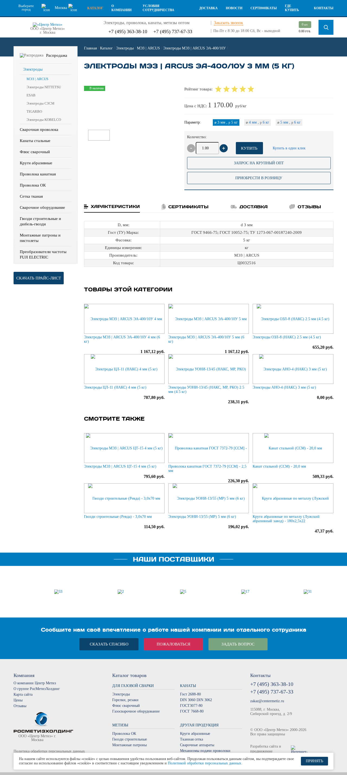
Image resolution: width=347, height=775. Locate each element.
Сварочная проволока (39, 129)
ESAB (31, 95)
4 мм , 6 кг (257, 122)
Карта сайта (23, 694)
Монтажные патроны (129, 745)
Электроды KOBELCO (44, 120)
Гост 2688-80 (190, 694)
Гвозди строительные (129, 739)
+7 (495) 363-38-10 (127, 31)
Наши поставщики (173, 559)
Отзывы (20, 706)
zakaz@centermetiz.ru (267, 701)
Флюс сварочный (35, 152)
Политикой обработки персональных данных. (205, 763)
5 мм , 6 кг (289, 122)
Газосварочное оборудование (136, 711)
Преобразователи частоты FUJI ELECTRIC (43, 254)
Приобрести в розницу (258, 178)
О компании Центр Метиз (35, 683)
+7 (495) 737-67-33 (172, 31)
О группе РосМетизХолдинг (37, 689)
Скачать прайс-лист (38, 278)
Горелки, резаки (125, 700)
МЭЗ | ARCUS (37, 79)
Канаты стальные (35, 140)
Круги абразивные (36, 163)
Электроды (33, 69)
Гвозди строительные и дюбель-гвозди (40, 221)
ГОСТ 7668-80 (192, 711)
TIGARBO (34, 111)
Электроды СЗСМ (40, 103)
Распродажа (56, 55)
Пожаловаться (173, 644)
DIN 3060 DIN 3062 (196, 700)
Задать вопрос (238, 644)
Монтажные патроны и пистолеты (40, 238)
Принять (314, 761)
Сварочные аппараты (197, 745)
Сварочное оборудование (42, 207)
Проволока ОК (33, 185)
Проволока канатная (38, 174)
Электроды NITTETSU (44, 87)
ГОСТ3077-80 (191, 706)
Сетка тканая (31, 196)
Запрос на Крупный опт (259, 163)
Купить (249, 148)
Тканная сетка (191, 739)
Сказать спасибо (109, 644)
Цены (18, 700)
